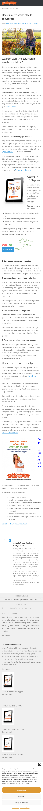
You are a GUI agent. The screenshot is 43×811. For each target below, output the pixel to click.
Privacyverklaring (25, 808)
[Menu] (40, 3)
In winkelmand (7, 249)
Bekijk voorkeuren (21, 803)
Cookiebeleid (15, 808)
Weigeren (21, 796)
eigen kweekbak (7, 152)
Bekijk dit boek (7, 695)
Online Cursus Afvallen (10, 433)
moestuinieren (11, 107)
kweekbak (32, 376)
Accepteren (21, 790)
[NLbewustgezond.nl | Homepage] (11, 3)
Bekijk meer (6, 636)
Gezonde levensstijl (10, 8)
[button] (39, 764)
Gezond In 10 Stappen (23, 170)
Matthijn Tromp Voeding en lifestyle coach (22, 23)
